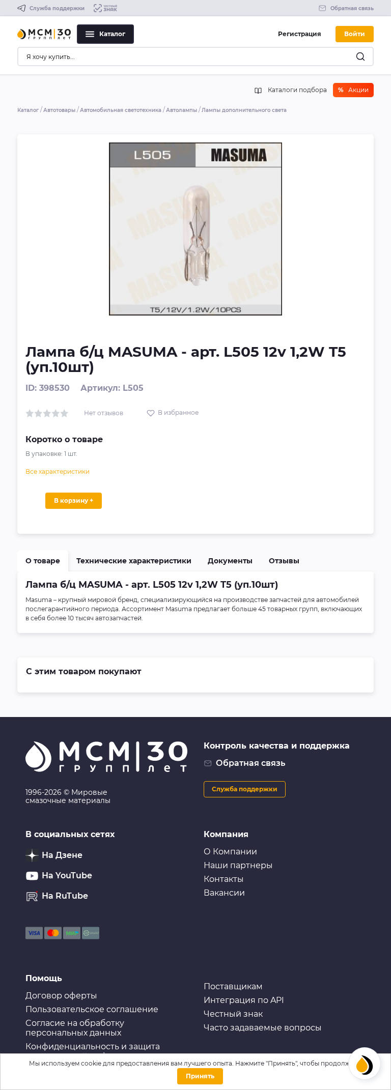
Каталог (112, 34)
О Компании (230, 851)
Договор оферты (61, 995)
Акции (353, 90)
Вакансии (224, 893)
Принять (200, 1076)
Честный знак (233, 1014)
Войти (354, 34)
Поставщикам (233, 986)
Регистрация (299, 34)
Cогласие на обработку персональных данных (74, 1028)
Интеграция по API (244, 1000)
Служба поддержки (244, 789)
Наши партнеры (238, 865)
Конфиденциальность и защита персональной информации (92, 1051)
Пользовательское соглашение (91, 1009)
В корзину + (73, 500)
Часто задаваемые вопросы (263, 1027)
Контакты (224, 879)
